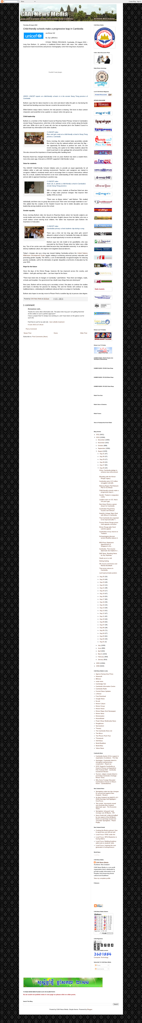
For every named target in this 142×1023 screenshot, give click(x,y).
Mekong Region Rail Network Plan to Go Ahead (108, 486)
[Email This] (54, 299)
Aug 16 (102, 602)
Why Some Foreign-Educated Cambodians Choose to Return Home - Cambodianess (106, 781)
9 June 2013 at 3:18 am (35, 324)
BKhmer (98, 679)
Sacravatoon (100, 726)
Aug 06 (102, 627)
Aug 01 (102, 642)
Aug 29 (102, 459)
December (101, 440)
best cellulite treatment (57, 322)
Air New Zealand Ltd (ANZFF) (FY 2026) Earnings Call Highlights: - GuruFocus (107, 799)
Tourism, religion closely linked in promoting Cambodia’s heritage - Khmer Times (106, 775)
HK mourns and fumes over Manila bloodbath (108, 564)
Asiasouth (99, 676)
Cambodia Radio (101, 689)
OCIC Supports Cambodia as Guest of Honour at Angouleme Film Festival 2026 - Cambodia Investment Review (106, 768)
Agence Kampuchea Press (104, 674)
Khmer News (100, 713)
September (102, 448)
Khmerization (100, 716)
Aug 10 (102, 619)
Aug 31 (102, 453)
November (101, 442)
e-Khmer (98, 694)
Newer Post (27, 333)
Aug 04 (102, 633)
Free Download (101, 696)
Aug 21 (102, 588)
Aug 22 (102, 585)
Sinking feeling (104, 561)
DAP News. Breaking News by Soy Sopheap (108, 554)
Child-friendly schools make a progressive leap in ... (109, 491)
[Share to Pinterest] (62, 299)
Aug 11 (102, 616)
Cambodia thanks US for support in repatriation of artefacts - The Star (107, 757)
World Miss (99, 746)
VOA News (99, 741)
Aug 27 (102, 465)
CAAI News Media (102, 862)
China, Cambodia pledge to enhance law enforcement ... (108, 472)
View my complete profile (102, 878)
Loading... (97, 855)
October (101, 445)
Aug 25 (102, 576)
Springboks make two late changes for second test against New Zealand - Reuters (107, 793)
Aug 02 (102, 639)
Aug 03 (102, 636)
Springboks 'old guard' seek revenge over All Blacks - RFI (105, 812)
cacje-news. (100, 681)
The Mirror (99, 733)
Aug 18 (102, 596)
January (101, 659)
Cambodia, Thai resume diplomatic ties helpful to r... (109, 549)
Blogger (89, 1009)
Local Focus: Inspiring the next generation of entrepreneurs (106, 846)
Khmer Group (100, 706)
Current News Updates (103, 691)
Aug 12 (102, 613)
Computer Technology (101, 957)
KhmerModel (100, 718)
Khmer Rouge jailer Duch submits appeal (107, 528)
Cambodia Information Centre (105, 686)
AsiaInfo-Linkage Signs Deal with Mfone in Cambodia (108, 514)
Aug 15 (102, 605)
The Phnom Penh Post (103, 736)
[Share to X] (58, 299)
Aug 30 (102, 456)
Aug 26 (102, 468)
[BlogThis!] (56, 299)
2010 (98, 437)
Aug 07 (102, 625)
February (101, 657)
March (100, 654)
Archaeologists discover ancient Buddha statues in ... (108, 538)
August (100, 451)
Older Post (83, 333)
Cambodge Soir (101, 684)
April (99, 651)
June (100, 648)
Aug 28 (102, 462)
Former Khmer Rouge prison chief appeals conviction (108, 523)
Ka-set (98, 701)
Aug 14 (102, 608)
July (99, 645)
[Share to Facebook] (60, 299)
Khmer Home (100, 708)
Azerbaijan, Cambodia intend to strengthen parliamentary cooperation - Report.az (106, 762)
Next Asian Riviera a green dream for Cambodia (108, 505)
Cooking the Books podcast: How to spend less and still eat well (106, 831)
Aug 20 (102, 591)
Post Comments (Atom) (40, 336)
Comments (100, 969)
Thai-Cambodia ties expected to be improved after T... (109, 518)
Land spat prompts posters (108, 573)
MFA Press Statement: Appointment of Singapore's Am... (106, 544)
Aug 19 (102, 593)
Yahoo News (100, 748)
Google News (100, 699)
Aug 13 (102, 610)
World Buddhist (101, 743)
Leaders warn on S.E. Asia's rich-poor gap (108, 500)
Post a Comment (31, 329)
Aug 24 (102, 579)
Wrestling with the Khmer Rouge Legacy (107, 477)
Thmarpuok (99, 738)
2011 (98, 434)
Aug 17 (102, 599)
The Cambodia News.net (104, 731)
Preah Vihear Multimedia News (106, 721)
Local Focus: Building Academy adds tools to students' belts (106, 842)
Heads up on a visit (105, 558)
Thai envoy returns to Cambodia (106, 569)
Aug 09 (102, 622)
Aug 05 (102, 630)
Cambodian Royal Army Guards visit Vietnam (107, 509)
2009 (98, 663)
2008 (98, 666)
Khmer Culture (100, 703)
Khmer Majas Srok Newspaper (106, 711)
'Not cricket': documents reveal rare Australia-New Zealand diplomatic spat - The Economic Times (106, 806)
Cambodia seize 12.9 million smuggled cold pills (108, 482)
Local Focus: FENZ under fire (105, 834)
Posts (98, 965)
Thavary (98, 728)
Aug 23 (102, 582)
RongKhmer (100, 723)
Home (56, 333)
